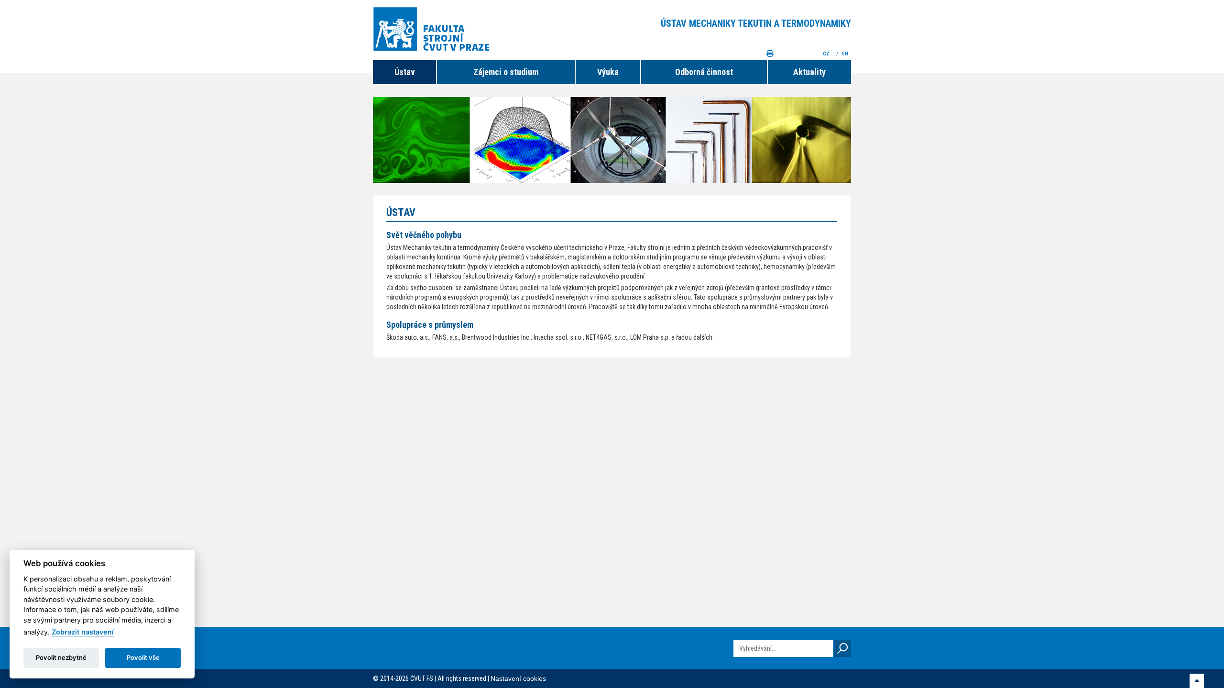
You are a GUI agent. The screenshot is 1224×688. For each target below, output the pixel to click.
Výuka (608, 72)
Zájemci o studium (505, 72)
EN (846, 54)
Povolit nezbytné (61, 657)
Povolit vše (143, 657)
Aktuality (809, 72)
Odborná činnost (704, 72)
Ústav (404, 72)
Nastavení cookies (518, 678)
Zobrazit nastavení (83, 632)
